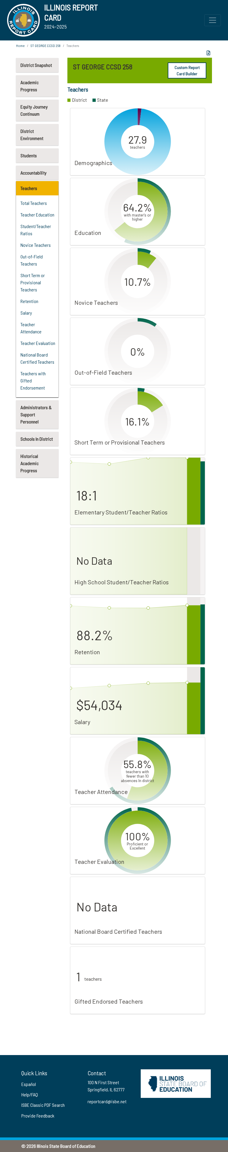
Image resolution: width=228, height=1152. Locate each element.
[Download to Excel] (208, 53)
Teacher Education (37, 214)
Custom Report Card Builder (187, 70)
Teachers (28, 188)
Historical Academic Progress (29, 463)
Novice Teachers (35, 245)
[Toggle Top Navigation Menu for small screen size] (212, 20)
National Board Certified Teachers (37, 358)
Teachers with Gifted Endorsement (33, 380)
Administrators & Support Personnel (36, 414)
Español (28, 1084)
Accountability (33, 172)
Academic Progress (29, 85)
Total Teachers (33, 203)
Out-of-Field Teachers (31, 260)
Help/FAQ (29, 1094)
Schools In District (36, 439)
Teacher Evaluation (37, 343)
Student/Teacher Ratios (35, 229)
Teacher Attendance (31, 327)
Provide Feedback (37, 1115)
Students (28, 155)
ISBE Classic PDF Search (43, 1105)
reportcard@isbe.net (107, 1101)
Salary (26, 313)
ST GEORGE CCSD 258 (46, 45)
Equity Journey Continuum (34, 110)
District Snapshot (36, 65)
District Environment (31, 134)
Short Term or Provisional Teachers (32, 282)
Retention (29, 301)
